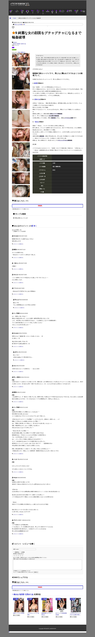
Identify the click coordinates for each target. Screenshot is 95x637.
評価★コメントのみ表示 (20, 231)
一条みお (14, 43)
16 (19, 24)
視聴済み (17, 552)
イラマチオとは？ (62, 11)
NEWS (47, 11)
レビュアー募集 (83, 11)
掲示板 (52, 12)
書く (35, 226)
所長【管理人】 (22, 52)
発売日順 (22, 11)
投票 (56, 12)
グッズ (42, 12)
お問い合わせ (76, 11)
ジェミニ (17, 45)
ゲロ (13, 47)
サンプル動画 (17, 615)
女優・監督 (27, 11)
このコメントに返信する (18, 243)
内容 (24, 559)
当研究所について (69, 11)
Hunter (14, 18)
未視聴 (23, 552)
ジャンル (33, 11)
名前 (15, 549)
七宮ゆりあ (23, 43)
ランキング (38, 11)
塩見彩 (18, 43)
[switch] (12, 231)
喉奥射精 (14, 49)
